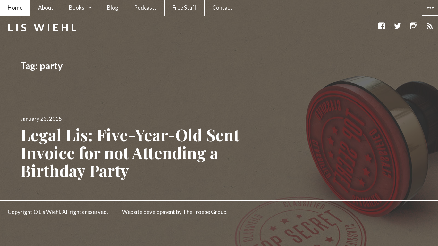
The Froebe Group (204, 212)
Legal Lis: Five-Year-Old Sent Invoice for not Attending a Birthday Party (130, 152)
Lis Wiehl (43, 27)
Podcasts (145, 7)
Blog (112, 7)
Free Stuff (185, 7)
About (45, 7)
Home (15, 7)
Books (76, 7)
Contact (222, 7)
